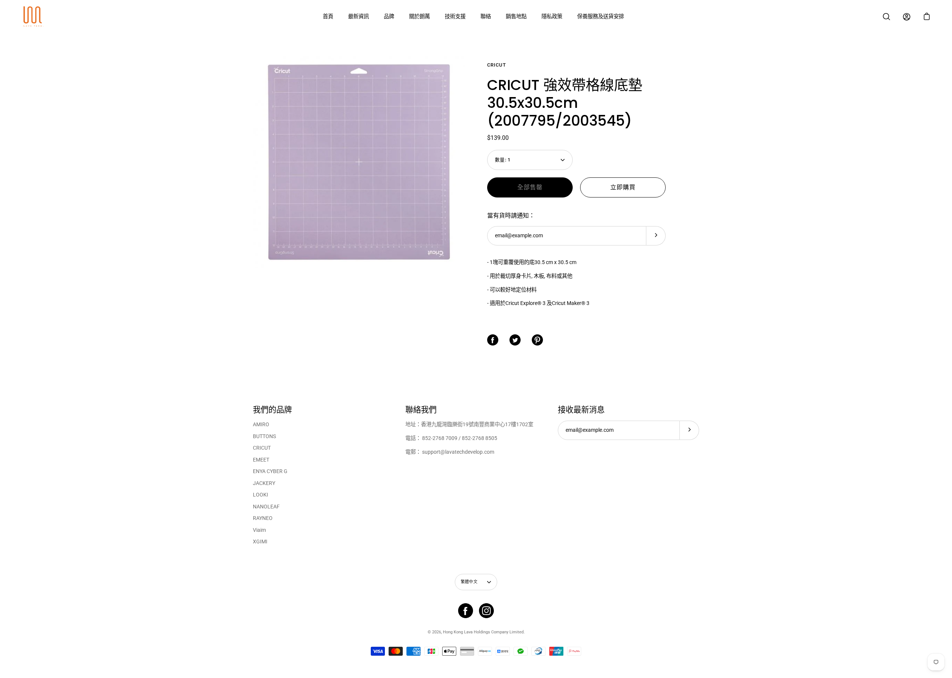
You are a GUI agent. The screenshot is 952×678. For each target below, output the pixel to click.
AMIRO (261, 424)
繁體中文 (469, 581)
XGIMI (260, 542)
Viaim (259, 530)
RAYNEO (263, 518)
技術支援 (455, 16)
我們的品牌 (272, 410)
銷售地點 (516, 16)
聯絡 (485, 16)
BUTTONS (264, 436)
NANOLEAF (266, 507)
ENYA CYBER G (270, 471)
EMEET (261, 460)
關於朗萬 (419, 16)
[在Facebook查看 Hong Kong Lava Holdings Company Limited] (465, 610)
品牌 (389, 16)
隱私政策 (551, 16)
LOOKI (260, 495)
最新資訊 (358, 16)
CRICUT (262, 448)
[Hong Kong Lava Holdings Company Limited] (33, 17)
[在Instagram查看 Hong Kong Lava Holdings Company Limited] (486, 610)
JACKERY (264, 483)
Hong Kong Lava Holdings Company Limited (483, 632)
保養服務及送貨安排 (600, 16)
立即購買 (622, 187)
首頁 (328, 16)
